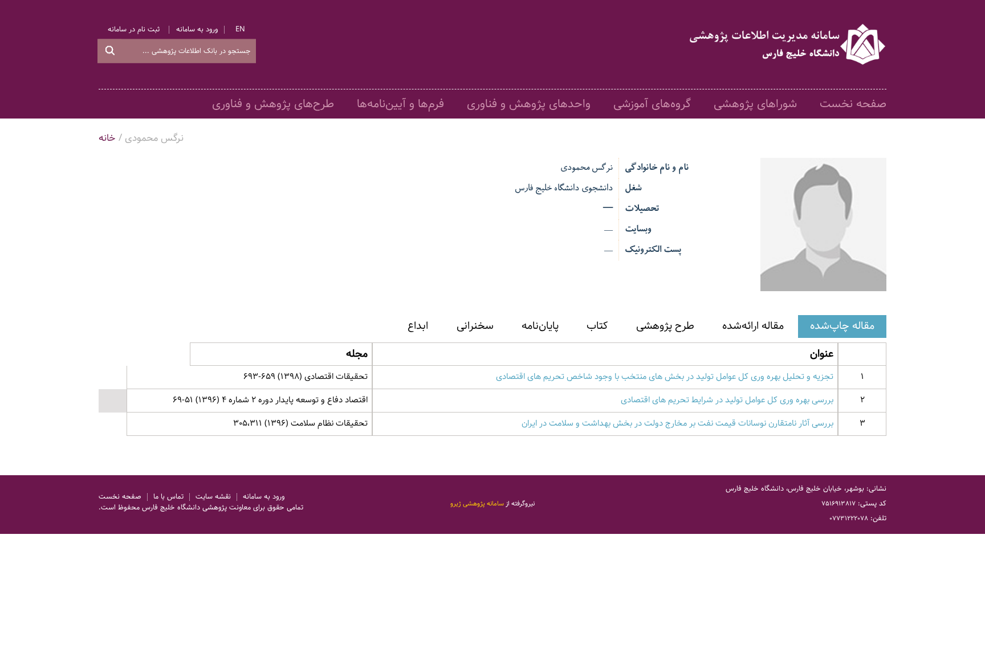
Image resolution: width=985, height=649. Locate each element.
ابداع (418, 325)
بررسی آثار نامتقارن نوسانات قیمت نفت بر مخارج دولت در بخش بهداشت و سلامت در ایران (677, 423)
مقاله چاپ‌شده (842, 325)
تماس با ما (168, 497)
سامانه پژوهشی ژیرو (477, 504)
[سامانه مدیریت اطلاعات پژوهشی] (788, 44)
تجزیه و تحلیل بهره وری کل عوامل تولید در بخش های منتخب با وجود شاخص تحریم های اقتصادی (664, 376)
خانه (107, 138)
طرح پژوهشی (665, 325)
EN (240, 29)
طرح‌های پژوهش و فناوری (273, 104)
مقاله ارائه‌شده (753, 325)
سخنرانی (475, 325)
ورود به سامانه (197, 29)
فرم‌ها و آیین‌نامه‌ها (400, 104)
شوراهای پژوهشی (755, 104)
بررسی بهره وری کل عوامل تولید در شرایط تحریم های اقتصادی (727, 400)
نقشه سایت (213, 497)
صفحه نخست (853, 104)
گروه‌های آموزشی (652, 104)
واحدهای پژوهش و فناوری (529, 104)
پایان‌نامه (540, 325)
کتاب (597, 325)
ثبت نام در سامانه (134, 29)
